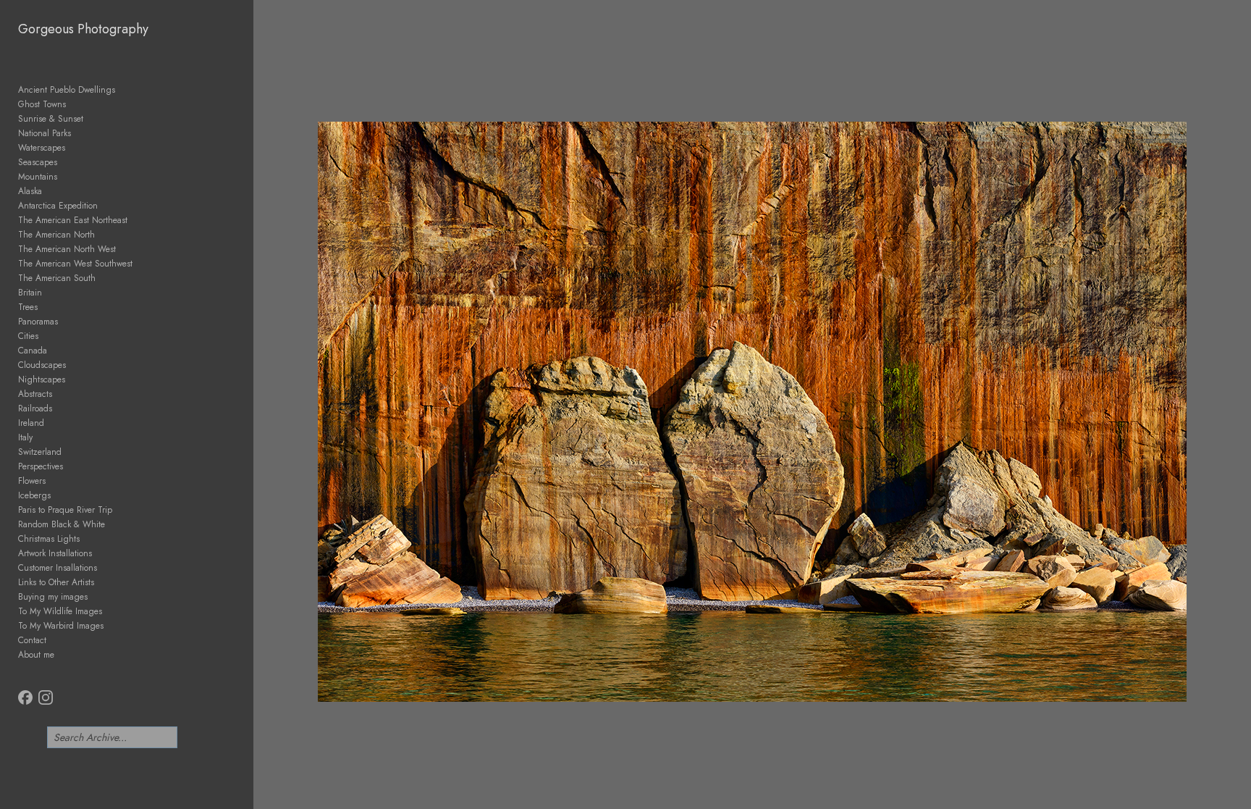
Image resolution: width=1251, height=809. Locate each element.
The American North (56, 234)
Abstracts (35, 394)
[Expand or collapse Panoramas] (68, 321)
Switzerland (40, 451)
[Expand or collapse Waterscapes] (75, 148)
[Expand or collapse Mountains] (67, 177)
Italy (25, 437)
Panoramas (38, 321)
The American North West (67, 249)
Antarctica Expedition (58, 205)
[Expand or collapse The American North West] (125, 249)
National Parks (44, 133)
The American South (57, 278)
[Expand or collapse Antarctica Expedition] (107, 205)
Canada (32, 350)
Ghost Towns (42, 104)
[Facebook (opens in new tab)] (25, 697)
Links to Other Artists (56, 582)
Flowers (32, 480)
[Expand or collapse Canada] (57, 350)
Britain (30, 292)
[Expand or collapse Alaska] (52, 191)
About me (36, 654)
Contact (32, 640)
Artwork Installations (55, 553)
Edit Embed (145, 738)
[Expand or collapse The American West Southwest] (142, 263)
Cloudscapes (42, 365)
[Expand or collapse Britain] (52, 292)
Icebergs (34, 495)
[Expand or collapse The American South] (105, 278)
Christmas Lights (49, 538)
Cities (28, 336)
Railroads (35, 408)
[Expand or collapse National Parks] (81, 133)
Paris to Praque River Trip (65, 509)
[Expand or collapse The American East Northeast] (137, 220)
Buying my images (53, 596)
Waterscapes (41, 147)
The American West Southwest (75, 263)
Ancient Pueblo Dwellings (66, 89)
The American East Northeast (72, 220)
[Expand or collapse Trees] (47, 307)
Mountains (37, 176)
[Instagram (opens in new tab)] (45, 697)
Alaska (30, 191)
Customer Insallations (57, 567)
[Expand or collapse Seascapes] (67, 162)
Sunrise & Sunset (50, 118)
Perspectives (40, 466)
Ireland (31, 422)
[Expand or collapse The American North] (104, 234)
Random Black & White (61, 524)
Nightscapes (41, 379)
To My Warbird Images (61, 625)
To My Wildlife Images (60, 611)
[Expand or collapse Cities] (48, 336)
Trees (28, 307)
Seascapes (37, 162)
